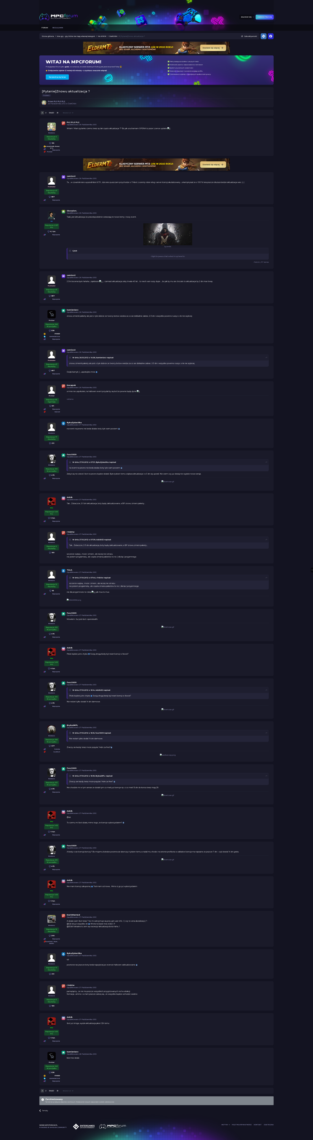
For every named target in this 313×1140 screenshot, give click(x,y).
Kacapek (71, 385)
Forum (45, 28)
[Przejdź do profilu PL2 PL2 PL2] (44, 102)
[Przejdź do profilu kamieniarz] (51, 314)
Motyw (225, 1125)
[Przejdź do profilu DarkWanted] (51, 919)
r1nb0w (70, 532)
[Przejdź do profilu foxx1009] (51, 459)
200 (53, 936)
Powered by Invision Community (53, 1127)
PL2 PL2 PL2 (73, 122)
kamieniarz (73, 310)
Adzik (70, 497)
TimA (69, 570)
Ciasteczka (269, 1125)
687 (53, 197)
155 (52, 143)
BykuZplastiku (74, 422)
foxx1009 (71, 454)
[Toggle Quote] (70, 250)
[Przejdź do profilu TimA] (51, 574)
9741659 (57, 334)
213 (52, 443)
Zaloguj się (246, 17)
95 (52, 591)
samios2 (71, 176)
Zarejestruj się (264, 17)
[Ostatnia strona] (58, 112)
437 (53, 746)
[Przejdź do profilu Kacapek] (51, 389)
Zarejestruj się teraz (57, 77)
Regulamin (57, 28)
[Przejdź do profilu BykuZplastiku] (51, 427)
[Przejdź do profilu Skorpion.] (51, 215)
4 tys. (52, 518)
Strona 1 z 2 (67, 113)
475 (53, 475)
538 (53, 330)
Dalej (51, 113)
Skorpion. (72, 211)
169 (52, 552)
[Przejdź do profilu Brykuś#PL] (51, 729)
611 (52, 406)
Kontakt (258, 1125)
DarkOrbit (72, 104)
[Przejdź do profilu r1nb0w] (51, 536)
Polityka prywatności (242, 1125)
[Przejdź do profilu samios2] (51, 180)
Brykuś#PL (72, 725)
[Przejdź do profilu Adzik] (51, 501)
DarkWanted (73, 915)
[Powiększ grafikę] (168, 128)
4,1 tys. (53, 231)
